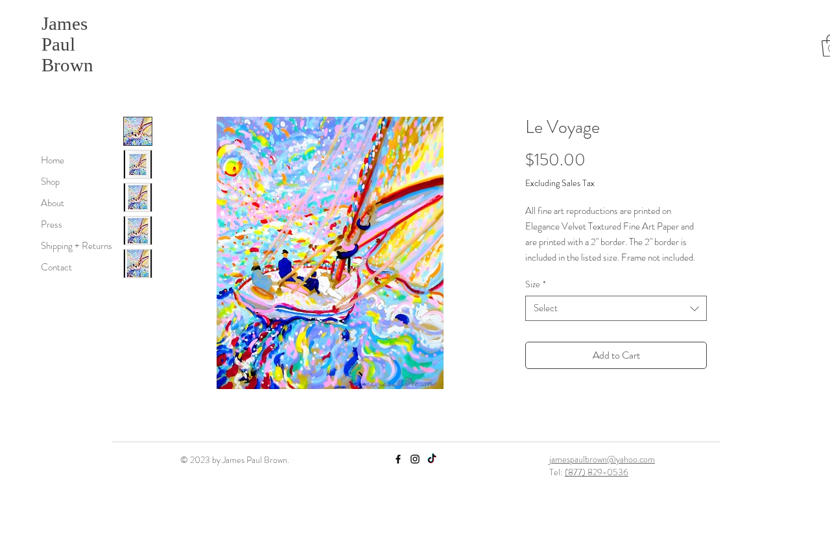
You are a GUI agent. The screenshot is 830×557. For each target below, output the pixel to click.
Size (535, 284)
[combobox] (616, 308)
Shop (50, 181)
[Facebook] (398, 459)
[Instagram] (415, 459)
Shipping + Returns (76, 246)
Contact (56, 267)
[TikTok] (432, 459)
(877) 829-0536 (596, 472)
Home (52, 160)
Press (51, 224)
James (65, 23)
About (52, 203)
